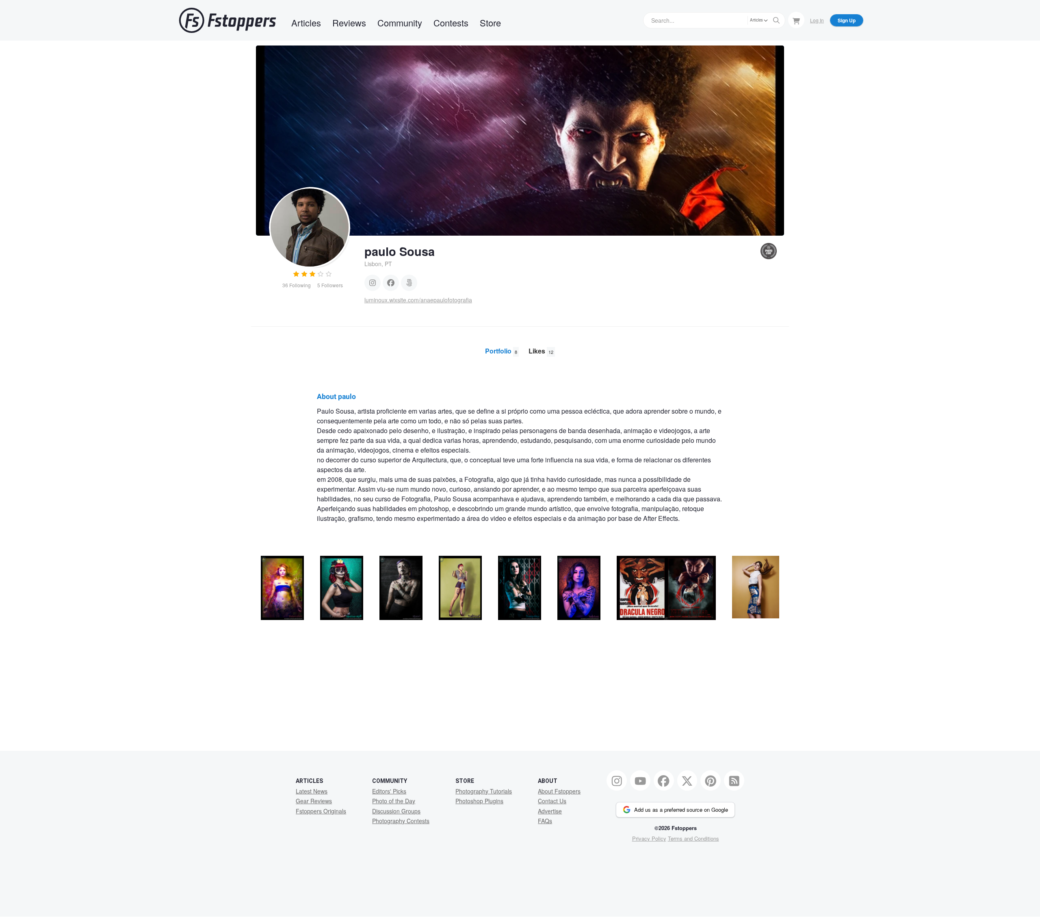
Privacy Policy (649, 838)
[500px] (409, 283)
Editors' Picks (389, 791)
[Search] (776, 20)
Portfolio (501, 351)
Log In (817, 20)
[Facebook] (391, 283)
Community (399, 22)
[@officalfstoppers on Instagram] (617, 780)
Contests (450, 22)
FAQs (545, 821)
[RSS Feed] (734, 780)
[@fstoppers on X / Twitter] (687, 780)
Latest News (311, 791)
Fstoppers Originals (321, 811)
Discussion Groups (396, 811)
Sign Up (847, 20)
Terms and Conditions (693, 838)
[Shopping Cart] (796, 20)
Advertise (550, 811)
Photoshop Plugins (479, 801)
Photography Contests (400, 821)
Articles (306, 22)
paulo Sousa (399, 251)
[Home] (227, 20)
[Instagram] (372, 283)
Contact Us (552, 801)
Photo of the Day (393, 801)
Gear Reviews (314, 801)
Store (490, 22)
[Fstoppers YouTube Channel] (640, 780)
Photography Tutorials (483, 791)
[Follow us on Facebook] (664, 780)
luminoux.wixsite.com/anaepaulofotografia (418, 300)
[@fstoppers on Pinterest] (710, 780)
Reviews (349, 22)
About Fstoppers (559, 791)
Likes (541, 351)
